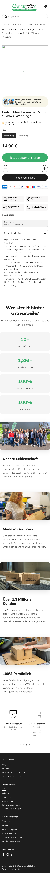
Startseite (5, 24)
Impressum (7, 797)
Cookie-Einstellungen (11, 809)
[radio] (9, 135)
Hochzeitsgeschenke (32, 29)
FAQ (4, 764)
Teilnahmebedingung (11, 805)
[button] (45, 7)
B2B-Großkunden (10, 833)
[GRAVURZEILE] (24, 6)
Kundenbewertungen (11, 841)
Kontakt (5, 768)
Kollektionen (17, 24)
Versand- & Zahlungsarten (13, 772)
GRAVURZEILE (28, 866)
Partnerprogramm (10, 829)
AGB (4, 789)
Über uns (6, 821)
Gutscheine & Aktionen (12, 837)
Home (5, 29)
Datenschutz (7, 801)
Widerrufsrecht (9, 793)
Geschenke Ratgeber (11, 776)
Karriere (5, 825)
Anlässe (15, 29)
